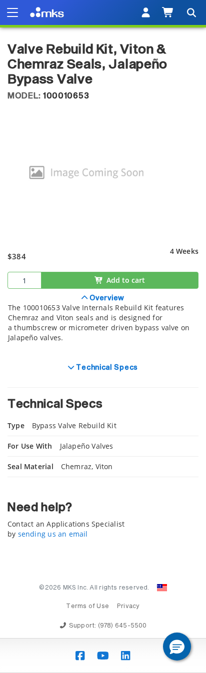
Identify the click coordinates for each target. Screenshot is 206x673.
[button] (177, 647)
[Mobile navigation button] (12, 12)
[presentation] (103, 336)
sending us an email (53, 534)
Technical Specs (106, 367)
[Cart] (168, 12)
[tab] (103, 323)
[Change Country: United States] (162, 588)
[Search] (191, 12)
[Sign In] (145, 12)
